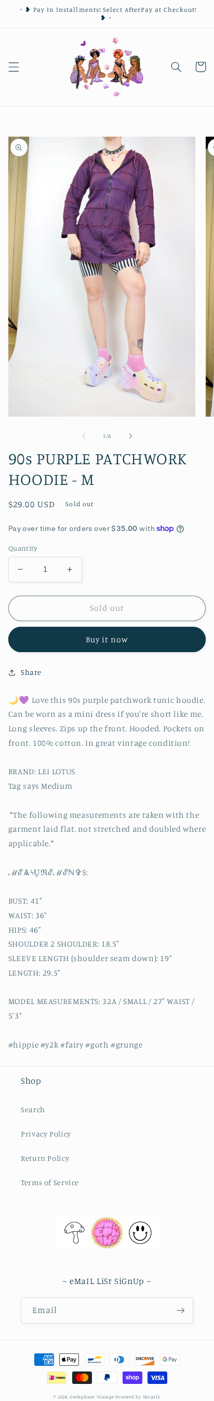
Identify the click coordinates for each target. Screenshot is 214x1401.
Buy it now (107, 639)
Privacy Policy (46, 1133)
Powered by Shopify (137, 1396)
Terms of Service (50, 1182)
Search (33, 1109)
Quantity (22, 548)
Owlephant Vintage (92, 1396)
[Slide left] (83, 436)
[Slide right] (130, 436)
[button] (13, 67)
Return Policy (45, 1158)
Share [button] (31, 672)
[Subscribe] (181, 1310)
